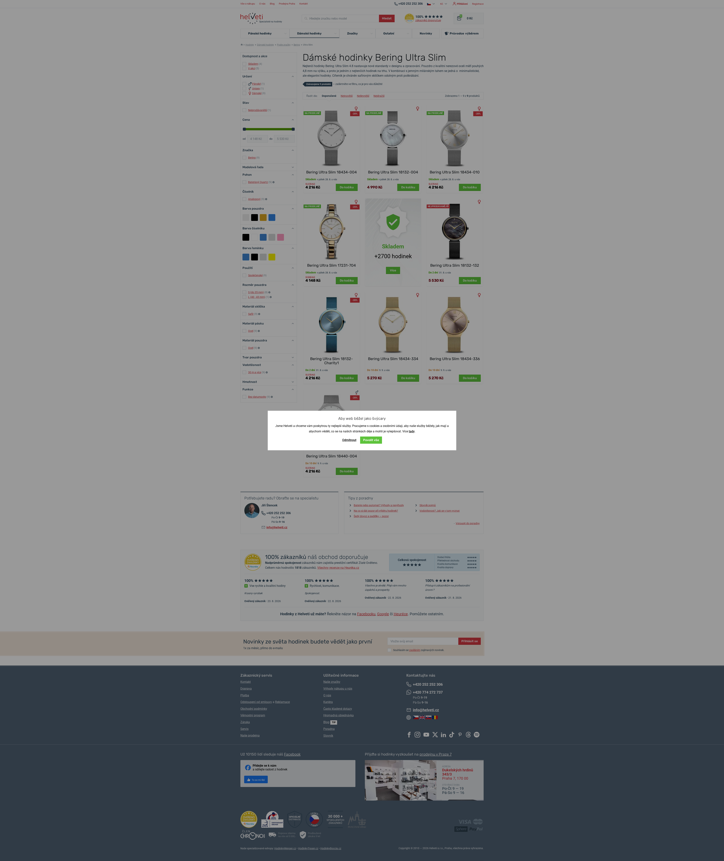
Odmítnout (349, 440)
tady (412, 431)
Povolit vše (371, 440)
